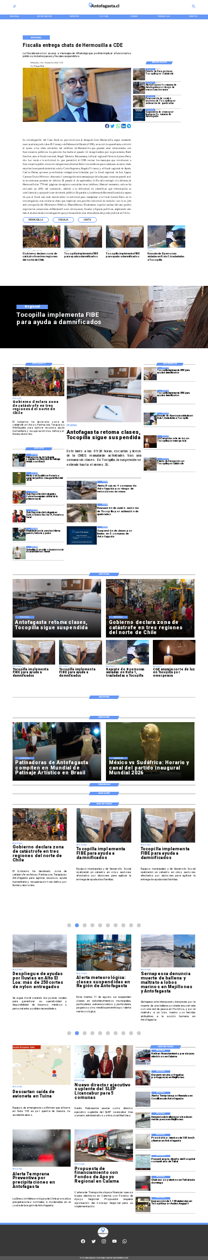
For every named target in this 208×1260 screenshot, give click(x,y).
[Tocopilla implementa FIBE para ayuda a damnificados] (150, 373)
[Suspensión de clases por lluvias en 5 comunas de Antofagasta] (139, 115)
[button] (36, 219)
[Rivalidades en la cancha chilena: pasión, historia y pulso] (19, 534)
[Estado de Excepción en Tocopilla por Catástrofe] (139, 74)
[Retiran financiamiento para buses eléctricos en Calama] (142, 1057)
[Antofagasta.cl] (15, 7)
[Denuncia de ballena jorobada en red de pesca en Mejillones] (142, 1119)
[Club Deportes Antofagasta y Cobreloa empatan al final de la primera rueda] (19, 497)
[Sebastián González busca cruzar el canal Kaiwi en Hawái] (19, 552)
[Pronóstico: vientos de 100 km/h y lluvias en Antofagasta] (142, 1141)
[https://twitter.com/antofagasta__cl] (93, 1243)
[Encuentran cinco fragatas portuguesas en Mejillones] (142, 1077)
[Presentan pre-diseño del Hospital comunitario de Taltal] (142, 1162)
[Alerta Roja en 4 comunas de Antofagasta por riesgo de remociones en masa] (139, 88)
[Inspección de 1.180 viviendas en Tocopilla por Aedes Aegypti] (142, 1204)
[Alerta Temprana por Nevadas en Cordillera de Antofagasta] (142, 1099)
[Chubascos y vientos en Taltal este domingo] (142, 1183)
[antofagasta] (104, 9)
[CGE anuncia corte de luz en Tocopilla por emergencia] (150, 441)
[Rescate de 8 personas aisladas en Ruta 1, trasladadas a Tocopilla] (150, 419)
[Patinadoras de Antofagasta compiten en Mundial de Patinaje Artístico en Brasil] (19, 460)
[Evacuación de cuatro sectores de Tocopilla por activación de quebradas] (139, 101)
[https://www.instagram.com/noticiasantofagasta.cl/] (104, 1243)
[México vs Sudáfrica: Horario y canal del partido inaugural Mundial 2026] (19, 478)
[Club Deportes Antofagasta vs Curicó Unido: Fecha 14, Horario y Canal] (19, 515)
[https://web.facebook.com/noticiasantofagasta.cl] (83, 1243)
